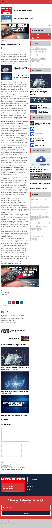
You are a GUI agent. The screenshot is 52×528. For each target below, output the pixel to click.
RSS (28, 483)
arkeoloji (33, 202)
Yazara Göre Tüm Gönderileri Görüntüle (8, 322)
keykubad (7, 47)
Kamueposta (30, 486)
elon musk (33, 212)
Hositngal (29, 489)
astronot (40, 202)
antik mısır (43, 199)
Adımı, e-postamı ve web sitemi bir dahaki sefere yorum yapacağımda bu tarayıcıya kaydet (13, 461)
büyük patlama (44, 206)
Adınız (2, 442)
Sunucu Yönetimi (35, 61)
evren (40, 212)
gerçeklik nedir (35, 216)
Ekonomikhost (30, 488)
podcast (42, 233)
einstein (43, 209)
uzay (43, 236)
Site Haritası (30, 485)
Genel (9, 305)
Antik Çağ (33, 48)
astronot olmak (35, 206)
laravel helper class (36, 226)
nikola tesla (34, 233)
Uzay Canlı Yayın (39, 140)
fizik (45, 212)
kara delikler (44, 216)
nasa (40, 229)
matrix (45, 226)
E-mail (2, 447)
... (35, 129)
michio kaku (34, 229)
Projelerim (42, 58)
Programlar (34, 58)
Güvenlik (45, 51)
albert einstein (34, 199)
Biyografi (33, 51)
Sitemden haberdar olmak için (26, 500)
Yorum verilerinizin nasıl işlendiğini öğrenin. (11, 469)
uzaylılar (33, 239)
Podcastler (41, 54)
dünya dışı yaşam (35, 209)
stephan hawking (35, 236)
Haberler (12, 305)
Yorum (2, 426)
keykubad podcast (35, 219)
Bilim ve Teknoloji (4, 305)
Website (2, 452)
